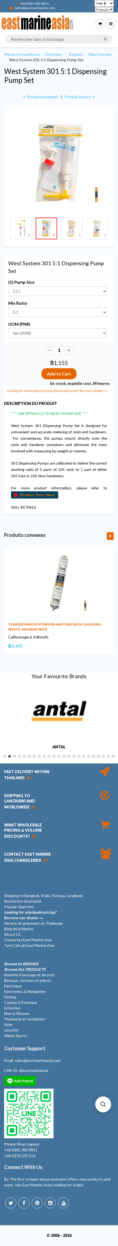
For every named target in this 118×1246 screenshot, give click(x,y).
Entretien (54, 54)
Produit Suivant (78, 96)
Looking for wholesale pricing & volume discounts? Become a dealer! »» (57, 391)
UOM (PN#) (19, 324)
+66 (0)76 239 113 (19, 1155)
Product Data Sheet (37, 495)
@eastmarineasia (33, 1070)
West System (100, 54)
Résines (76, 54)
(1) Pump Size (21, 282)
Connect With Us (23, 1167)
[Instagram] (50, 1202)
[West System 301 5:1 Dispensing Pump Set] (59, 163)
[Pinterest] (37, 1202)
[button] (103, 1104)
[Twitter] (10, 1202)
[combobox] (59, 39)
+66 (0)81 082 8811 (34, 3)
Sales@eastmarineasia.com (35, 8)
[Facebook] (23, 1202)
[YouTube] (63, 1202)
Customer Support (24, 1048)
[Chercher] (105, 39)
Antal (59, 747)
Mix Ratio (17, 303)
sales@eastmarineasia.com (38, 1060)
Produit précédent (42, 96)
